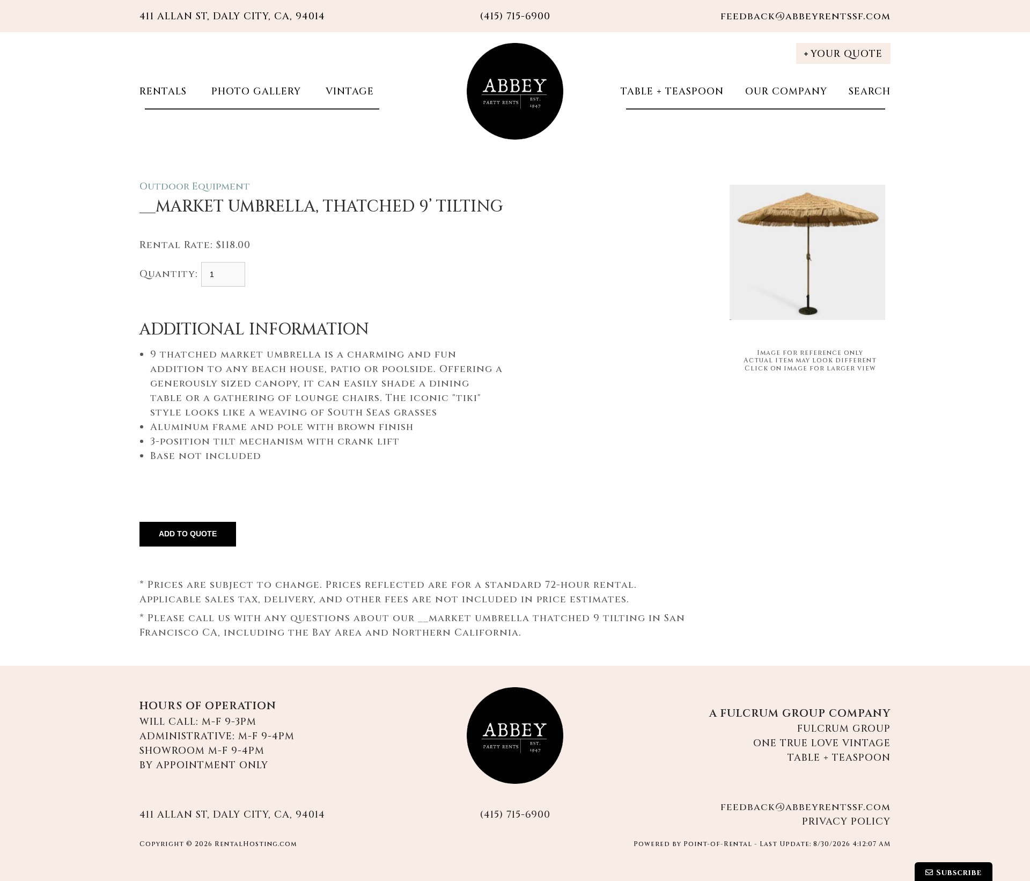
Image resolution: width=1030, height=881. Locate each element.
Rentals (163, 91)
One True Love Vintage (822, 743)
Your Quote (846, 54)
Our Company (786, 91)
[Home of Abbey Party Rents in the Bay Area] (515, 735)
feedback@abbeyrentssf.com (805, 16)
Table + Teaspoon (672, 91)
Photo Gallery (254, 91)
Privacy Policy (846, 821)
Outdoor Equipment (194, 186)
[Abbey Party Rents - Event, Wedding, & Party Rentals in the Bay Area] (515, 91)
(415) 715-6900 (515, 814)
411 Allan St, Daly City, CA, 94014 (232, 16)
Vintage (348, 91)
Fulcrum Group (844, 729)
